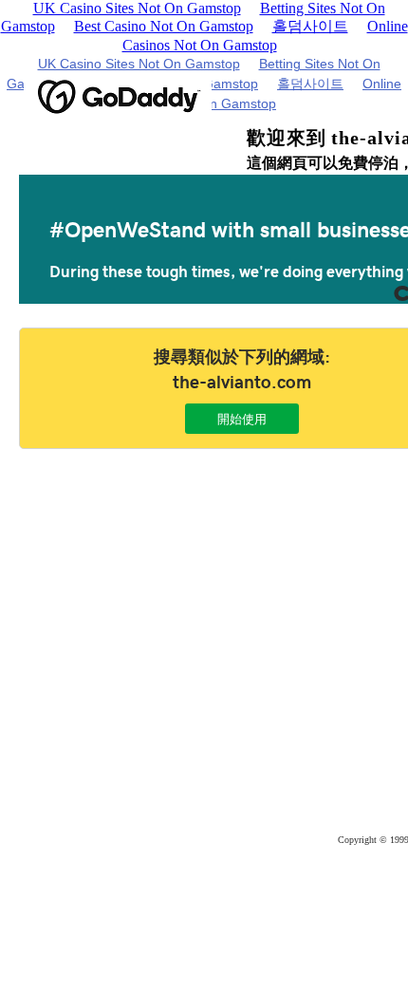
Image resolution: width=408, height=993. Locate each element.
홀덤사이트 (310, 26)
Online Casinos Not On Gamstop (265, 35)
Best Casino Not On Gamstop (163, 26)
